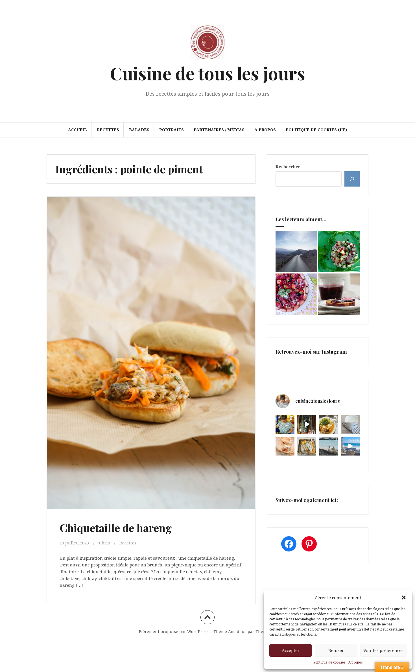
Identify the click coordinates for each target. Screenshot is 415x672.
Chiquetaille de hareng (116, 527)
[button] (404, 597)
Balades (139, 129)
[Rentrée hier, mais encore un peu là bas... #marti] (350, 446)
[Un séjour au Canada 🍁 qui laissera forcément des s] (306, 424)
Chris (104, 543)
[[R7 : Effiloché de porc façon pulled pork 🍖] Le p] (285, 446)
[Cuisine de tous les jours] (207, 44)
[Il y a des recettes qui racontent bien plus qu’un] (328, 424)
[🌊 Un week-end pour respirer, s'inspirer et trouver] (328, 446)
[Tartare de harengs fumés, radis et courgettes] (339, 251)
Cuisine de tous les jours (207, 73)
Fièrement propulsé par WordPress (174, 631)
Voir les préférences (383, 650)
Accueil (77, 129)
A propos (355, 662)
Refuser (336, 650)
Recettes (108, 129)
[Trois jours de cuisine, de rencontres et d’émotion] (285, 424)
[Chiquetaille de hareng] (150, 340)
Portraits (171, 129)
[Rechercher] (352, 179)
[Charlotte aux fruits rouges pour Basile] (296, 294)
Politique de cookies (329, 662)
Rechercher (288, 166)
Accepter (291, 650)
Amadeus (237, 631)
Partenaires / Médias (219, 129)
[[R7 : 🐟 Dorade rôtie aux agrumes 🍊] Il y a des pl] (306, 446)
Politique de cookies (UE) (316, 129)
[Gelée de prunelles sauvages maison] (339, 294)
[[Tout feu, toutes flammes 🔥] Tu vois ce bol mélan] (350, 424)
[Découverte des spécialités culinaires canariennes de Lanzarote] (296, 251)
